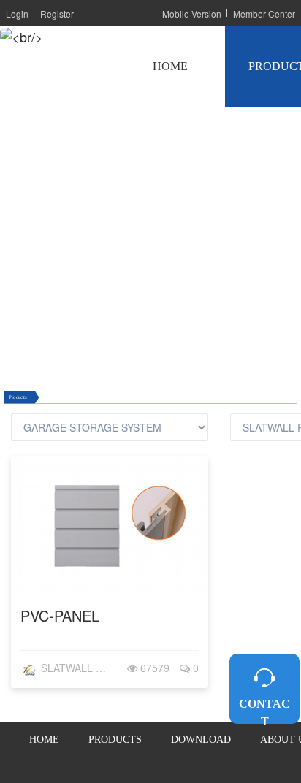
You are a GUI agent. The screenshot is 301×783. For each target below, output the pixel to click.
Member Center (264, 13)
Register (57, 13)
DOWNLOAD (201, 739)
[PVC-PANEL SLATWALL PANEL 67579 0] (109, 590)
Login (17, 13)
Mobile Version (191, 13)
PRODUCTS (115, 739)
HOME (170, 66)
